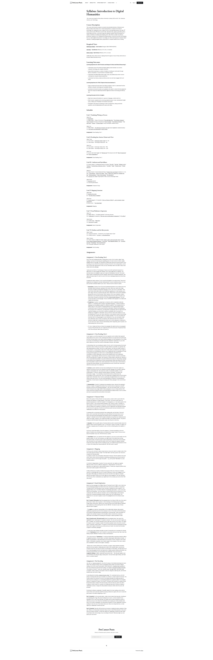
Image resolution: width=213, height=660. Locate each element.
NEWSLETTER (93, 2)
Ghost (142, 650)
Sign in (134, 2)
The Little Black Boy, (108, 120)
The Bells (108, 166)
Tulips (113, 166)
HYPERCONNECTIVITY (101, 2)
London (93, 123)
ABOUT (86, 2)
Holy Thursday (90, 121)
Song (106, 173)
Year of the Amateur (101, 175)
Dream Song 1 (118, 166)
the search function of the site (119, 567)
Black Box (98, 220)
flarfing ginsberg (92, 175)
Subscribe (140, 2)
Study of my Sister (100, 173)
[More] (116, 3)
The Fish (111, 164)
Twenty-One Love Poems (112, 172)
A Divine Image (99, 123)
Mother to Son (122, 164)
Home (98, 152)
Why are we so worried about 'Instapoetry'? (110, 216)
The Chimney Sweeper (119, 120)
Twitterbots (91, 216)
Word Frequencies (122, 152)
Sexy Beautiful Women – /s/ (114, 241)
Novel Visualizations (93, 154)
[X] (106, 645)
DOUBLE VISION (111, 2)
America (88, 166)
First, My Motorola (101, 242)
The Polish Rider (98, 203)
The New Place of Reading (94, 195)
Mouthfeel (93, 242)
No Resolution (110, 175)
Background (104, 152)
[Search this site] (131, 3)
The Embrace (92, 173)
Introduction (90, 118)
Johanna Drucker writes (104, 575)
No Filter (123, 216)
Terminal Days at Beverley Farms (98, 166)
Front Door (104, 241)
